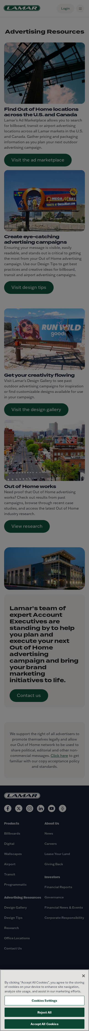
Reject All (44, 1012)
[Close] (84, 976)
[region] (44, 1000)
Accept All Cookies (44, 1024)
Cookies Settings (44, 1000)
